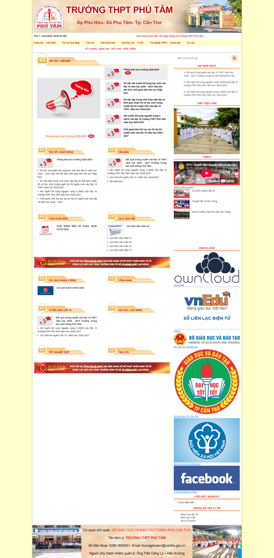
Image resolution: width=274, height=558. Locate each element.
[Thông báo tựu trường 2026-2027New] (68, 98)
